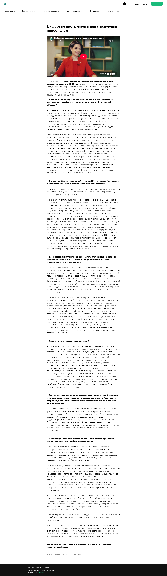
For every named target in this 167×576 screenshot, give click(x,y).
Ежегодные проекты (74, 10)
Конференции (113, 10)
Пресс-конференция (50, 10)
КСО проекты (94, 10)
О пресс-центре (28, 10)
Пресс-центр (9, 10)
